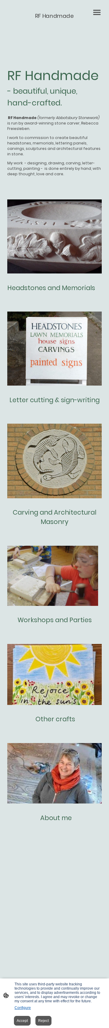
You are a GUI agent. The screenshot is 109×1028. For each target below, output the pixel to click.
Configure (23, 1008)
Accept (22, 1021)
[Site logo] (54, 25)
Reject (43, 1021)
